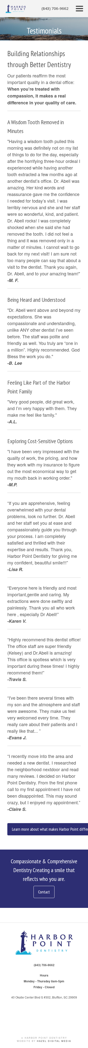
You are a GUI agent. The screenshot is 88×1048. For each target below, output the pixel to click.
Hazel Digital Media (54, 1041)
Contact (44, 892)
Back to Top (79, 1039)
